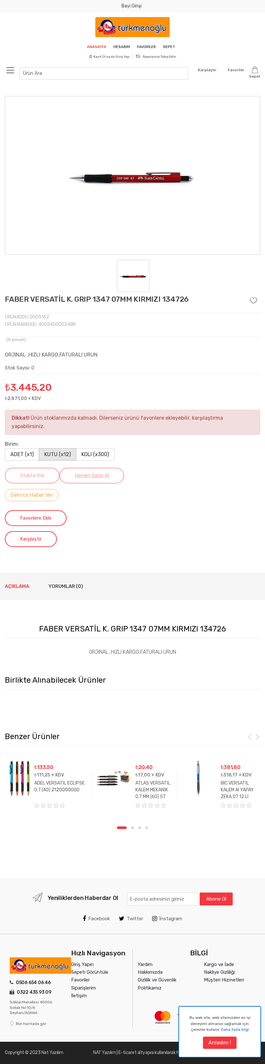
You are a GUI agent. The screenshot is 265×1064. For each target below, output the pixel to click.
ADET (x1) (22, 454)
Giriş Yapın (82, 964)
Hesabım (121, 47)
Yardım (145, 964)
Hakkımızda (150, 972)
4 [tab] (146, 827)
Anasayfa (96, 47)
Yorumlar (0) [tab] (65, 586)
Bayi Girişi (132, 6)
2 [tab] (132, 827)
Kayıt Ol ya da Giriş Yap (111, 57)
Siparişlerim (83, 988)
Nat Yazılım (52, 1052)
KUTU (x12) (57, 454)
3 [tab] (139, 827)
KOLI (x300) (95, 454)
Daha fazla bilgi (235, 1029)
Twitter (135, 919)
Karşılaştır (31, 539)
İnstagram (170, 919)
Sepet (169, 47)
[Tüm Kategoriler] (13, 70)
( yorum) (16, 339)
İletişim (79, 996)
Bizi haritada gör (31, 1023)
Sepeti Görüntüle (89, 972)
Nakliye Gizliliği (219, 972)
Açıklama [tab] (17, 586)
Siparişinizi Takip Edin (159, 57)
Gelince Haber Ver (31, 495)
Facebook (99, 919)
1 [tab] (122, 827)
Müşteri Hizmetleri (224, 980)
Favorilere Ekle (35, 518)
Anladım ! (219, 1043)
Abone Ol (216, 899)
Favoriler (146, 47)
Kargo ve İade (219, 964)
